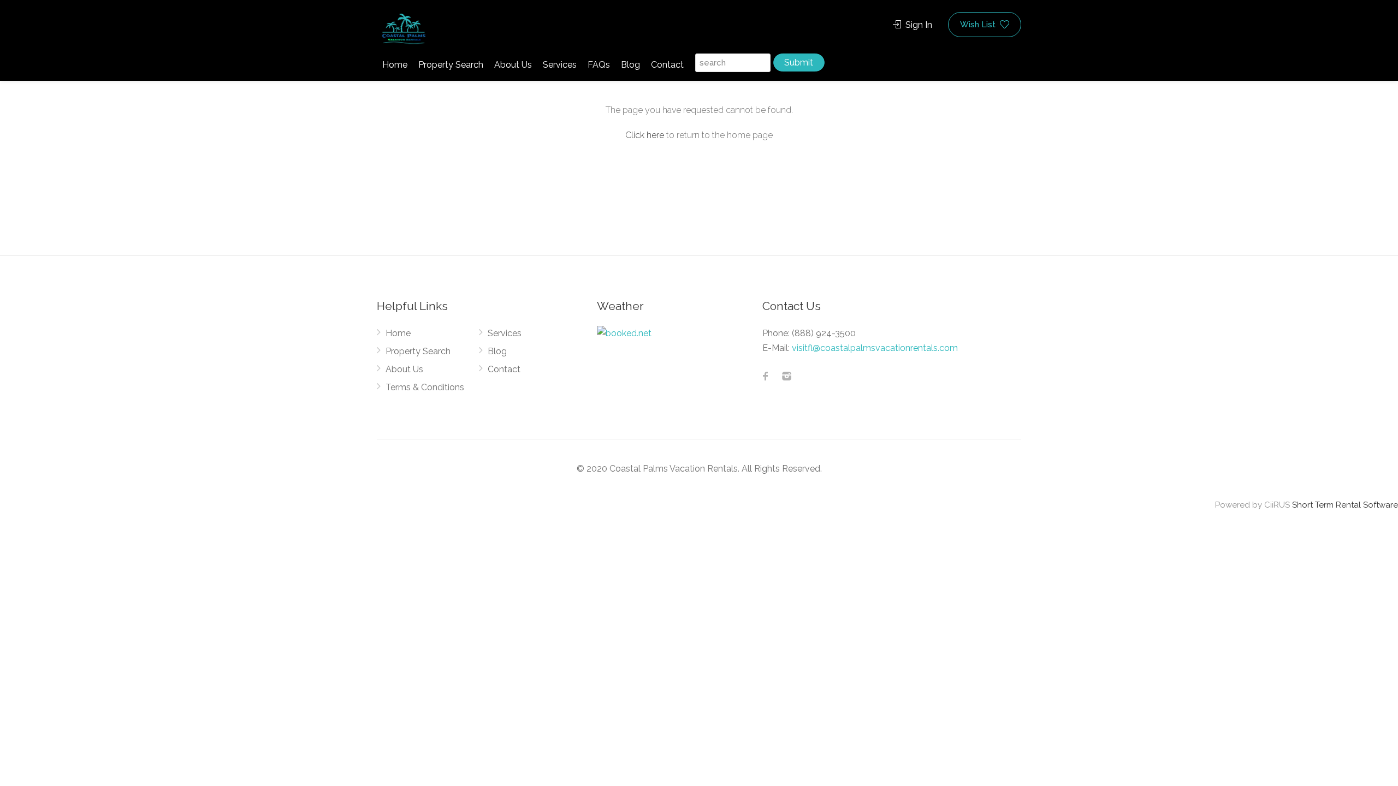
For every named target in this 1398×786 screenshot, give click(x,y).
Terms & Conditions (425, 387)
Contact (667, 64)
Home (394, 64)
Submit (798, 62)
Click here (644, 135)
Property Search (450, 64)
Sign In (917, 25)
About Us (513, 64)
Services (560, 64)
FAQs (599, 64)
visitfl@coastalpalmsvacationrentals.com (875, 348)
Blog (630, 64)
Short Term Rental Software (1345, 505)
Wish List (979, 24)
